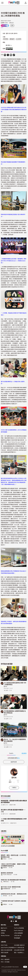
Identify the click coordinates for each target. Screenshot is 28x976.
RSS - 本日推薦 (5, 962)
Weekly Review (5, 935)
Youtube (16, 921)
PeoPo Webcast (7, 874)
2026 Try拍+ (4, 945)
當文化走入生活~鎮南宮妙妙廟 (10, 887)
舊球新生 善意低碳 (7, 873)
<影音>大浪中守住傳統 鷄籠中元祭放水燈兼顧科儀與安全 (13, 865)
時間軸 (3, 933)
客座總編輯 (17, 938)
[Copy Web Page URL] (14, 55)
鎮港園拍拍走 (6, 888)
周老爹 (5, 904)
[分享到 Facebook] (5, 55)
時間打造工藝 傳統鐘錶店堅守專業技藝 (13, 880)
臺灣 (7, 33)
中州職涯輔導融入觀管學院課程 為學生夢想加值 (15, 712)
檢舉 (12, 25)
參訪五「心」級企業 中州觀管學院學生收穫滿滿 (15, 740)
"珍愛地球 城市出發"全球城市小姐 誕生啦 (13, 902)
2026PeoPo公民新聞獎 (8, 846)
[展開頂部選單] (25, 2)
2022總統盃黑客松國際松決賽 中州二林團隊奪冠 (15, 683)
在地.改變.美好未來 (19, 950)
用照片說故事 (4, 952)
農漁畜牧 (12, 39)
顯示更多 (8, 45)
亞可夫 (5, 686)
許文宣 (5, 895)
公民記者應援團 (18, 933)
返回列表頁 (14, 762)
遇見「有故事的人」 (19, 952)
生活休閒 (18, 39)
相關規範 (3, 930)
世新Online (6, 881)
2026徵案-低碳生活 (19, 945)
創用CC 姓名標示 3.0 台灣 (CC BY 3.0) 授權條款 (9, 48)
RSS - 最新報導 (5, 959)
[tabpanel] (14, 758)
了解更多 (14, 787)
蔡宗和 (5, 867)
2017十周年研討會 (19, 947)
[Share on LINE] (11, 55)
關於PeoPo (4, 928)
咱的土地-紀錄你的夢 (6, 950)
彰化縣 (11, 33)
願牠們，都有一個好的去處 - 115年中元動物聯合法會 (13, 856)
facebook (11, 921)
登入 (18, 758)
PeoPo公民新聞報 (19, 928)
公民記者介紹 (17, 935)
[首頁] (14, 3)
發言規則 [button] (24, 753)
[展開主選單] (2, 2)
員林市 (15, 33)
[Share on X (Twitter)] (8, 55)
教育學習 (5, 39)
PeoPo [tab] (11, 753)
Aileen (4, 858)
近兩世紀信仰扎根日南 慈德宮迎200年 (14, 894)
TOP (25, 966)
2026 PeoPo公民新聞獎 (7, 947)
